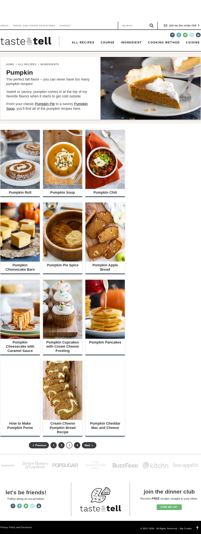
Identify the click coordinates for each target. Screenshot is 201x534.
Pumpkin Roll (20, 192)
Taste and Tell (25, 41)
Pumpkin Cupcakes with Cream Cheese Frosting (62, 346)
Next (88, 445)
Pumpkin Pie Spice (63, 265)
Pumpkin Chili (105, 192)
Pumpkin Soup (62, 192)
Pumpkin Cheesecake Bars (20, 267)
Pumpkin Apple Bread (105, 267)
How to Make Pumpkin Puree (20, 425)
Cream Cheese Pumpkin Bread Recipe (63, 427)
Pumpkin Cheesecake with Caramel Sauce (20, 346)
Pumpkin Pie (45, 104)
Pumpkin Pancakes (105, 342)
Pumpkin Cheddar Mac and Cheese (105, 425)
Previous (40, 445)
